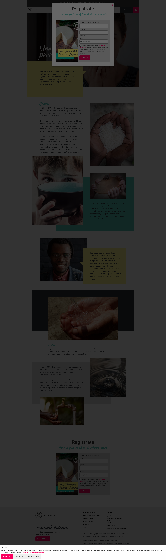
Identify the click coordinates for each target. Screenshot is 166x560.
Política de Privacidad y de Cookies (33, 552)
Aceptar (7, 556)
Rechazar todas (33, 556)
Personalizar (19, 556)
